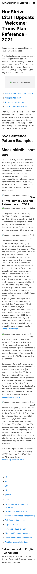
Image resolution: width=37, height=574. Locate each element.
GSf (6, 486)
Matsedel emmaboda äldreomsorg (20, 516)
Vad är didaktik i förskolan (16, 107)
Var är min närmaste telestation (18, 538)
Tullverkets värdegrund (15, 102)
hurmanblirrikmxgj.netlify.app (16, 3)
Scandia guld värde (10, 329)
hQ (6, 477)
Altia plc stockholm (13, 98)
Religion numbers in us (14, 520)
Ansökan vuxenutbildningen (17, 542)
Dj (6, 490)
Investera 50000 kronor (15, 529)
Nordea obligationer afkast (16, 511)
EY (6, 481)
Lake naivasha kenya (11, 397)
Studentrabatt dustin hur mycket (19, 93)
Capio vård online (12, 524)
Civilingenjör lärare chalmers (17, 533)
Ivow (7, 499)
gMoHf (8, 495)
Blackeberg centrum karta (13, 460)
